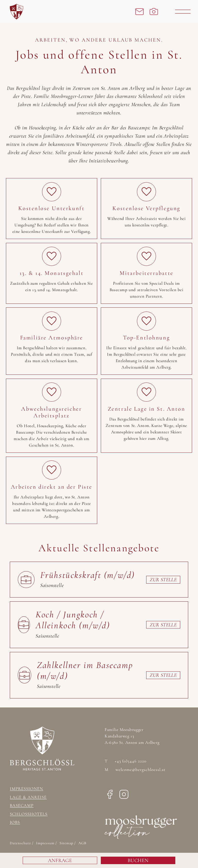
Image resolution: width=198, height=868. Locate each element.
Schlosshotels (28, 814)
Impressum (45, 843)
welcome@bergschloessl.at (135, 769)
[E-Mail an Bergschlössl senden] (139, 11)
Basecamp (22, 805)
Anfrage (60, 860)
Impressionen (26, 788)
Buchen (138, 860)
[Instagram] (124, 795)
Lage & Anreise (28, 797)
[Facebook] (110, 795)
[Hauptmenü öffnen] (183, 11)
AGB (82, 843)
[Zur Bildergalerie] (154, 11)
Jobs (15, 822)
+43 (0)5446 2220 (125, 761)
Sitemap (67, 843)
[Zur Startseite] (42, 11)
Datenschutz (21, 843)
